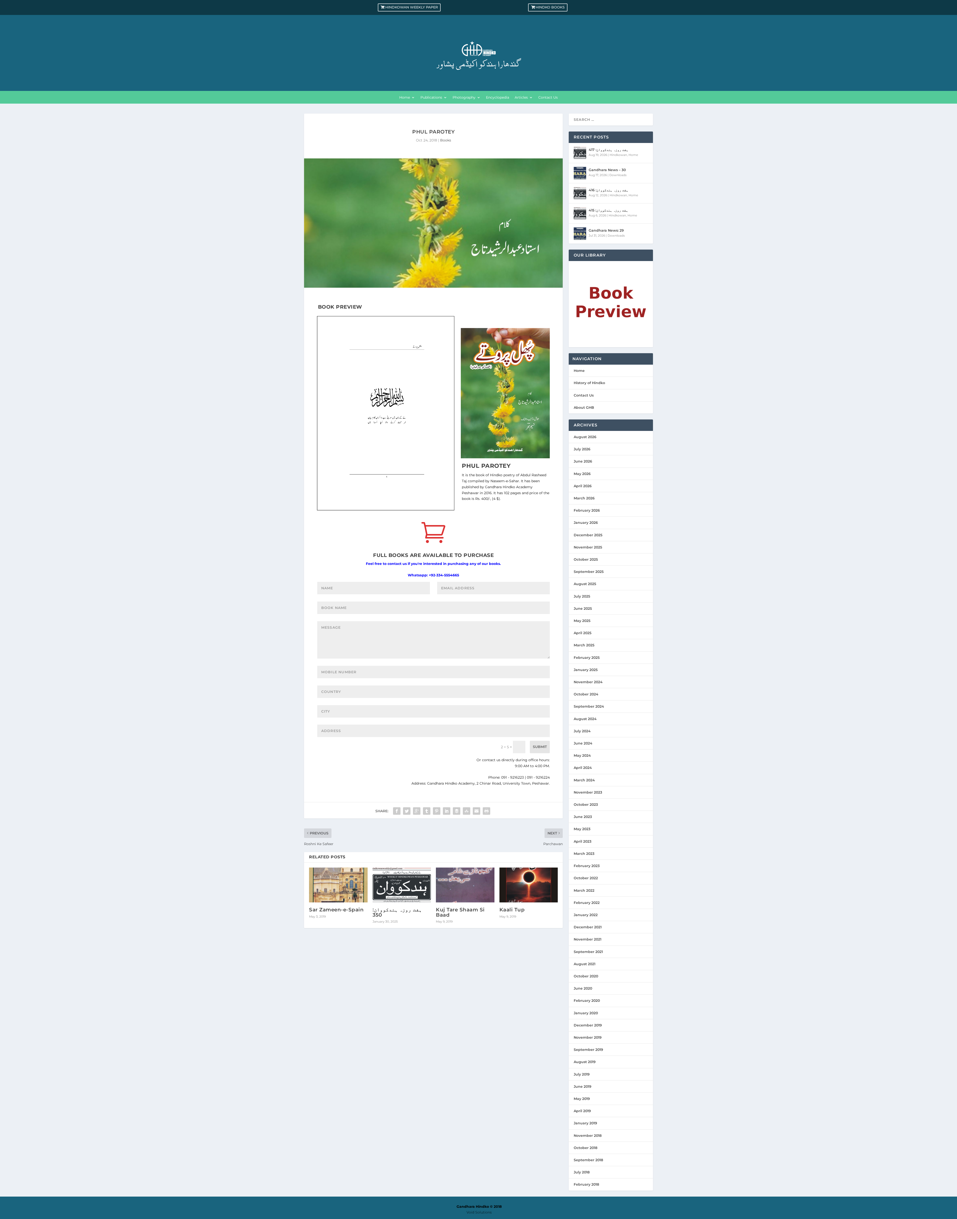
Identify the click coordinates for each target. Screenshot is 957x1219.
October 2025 (586, 559)
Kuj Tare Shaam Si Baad (460, 912)
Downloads (618, 175)
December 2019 (588, 1025)
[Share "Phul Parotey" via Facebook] (397, 811)
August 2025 (585, 584)
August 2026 (585, 437)
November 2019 (588, 1037)
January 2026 (586, 522)
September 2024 (589, 706)
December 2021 (588, 927)
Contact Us (548, 98)
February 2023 (587, 866)
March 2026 (584, 498)
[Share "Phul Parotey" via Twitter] (407, 811)
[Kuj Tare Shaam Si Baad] (465, 885)
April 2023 (582, 841)
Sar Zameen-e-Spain (336, 910)
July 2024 (582, 731)
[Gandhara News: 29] (580, 233)
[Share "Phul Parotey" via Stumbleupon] (467, 811)
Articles (521, 98)
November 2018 (588, 1135)
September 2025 (589, 571)
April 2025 (582, 633)
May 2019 (582, 1098)
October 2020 (586, 976)
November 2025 (588, 547)
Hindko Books (550, 7)
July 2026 (582, 449)
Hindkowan (618, 155)
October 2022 (586, 878)
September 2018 (588, 1160)
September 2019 (588, 1049)
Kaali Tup (512, 910)
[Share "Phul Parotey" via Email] (476, 811)
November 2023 (588, 792)
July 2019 (582, 1074)
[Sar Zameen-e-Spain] (338, 885)
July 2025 (582, 596)
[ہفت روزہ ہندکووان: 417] (580, 153)
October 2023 (586, 804)
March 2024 (584, 780)
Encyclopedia (497, 98)
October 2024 (586, 694)
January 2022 (586, 915)
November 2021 (587, 939)
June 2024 (583, 743)
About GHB (584, 407)
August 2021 (584, 964)
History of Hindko (589, 383)
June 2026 (583, 461)
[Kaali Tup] (528, 885)
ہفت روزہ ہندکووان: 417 (608, 149)
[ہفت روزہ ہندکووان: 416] (580, 193)
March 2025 (584, 645)
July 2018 (582, 1172)
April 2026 (583, 486)
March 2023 (584, 853)
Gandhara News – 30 (607, 170)
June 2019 (582, 1086)
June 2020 (583, 988)
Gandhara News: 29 (606, 230)
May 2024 (582, 755)
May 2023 (582, 829)
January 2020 (586, 1013)
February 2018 (586, 1184)
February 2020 (587, 1000)
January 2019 (585, 1123)
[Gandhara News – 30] (580, 173)
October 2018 (585, 1148)
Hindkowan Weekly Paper (411, 7)
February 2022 (587, 902)
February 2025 (587, 657)
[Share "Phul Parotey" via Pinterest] (437, 811)
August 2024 (585, 719)
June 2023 (583, 816)
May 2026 (582, 474)
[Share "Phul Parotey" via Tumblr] (427, 811)
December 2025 (588, 535)
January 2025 (586, 670)
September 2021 (588, 951)
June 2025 (583, 608)
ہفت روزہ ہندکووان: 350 (397, 912)
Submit (540, 747)
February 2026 (587, 510)
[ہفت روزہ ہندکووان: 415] (580, 213)
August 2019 (585, 1062)
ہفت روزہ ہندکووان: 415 (608, 210)
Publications (431, 98)
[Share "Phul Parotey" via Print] (486, 811)
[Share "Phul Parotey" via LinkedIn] (447, 811)
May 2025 (582, 620)
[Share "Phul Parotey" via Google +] (417, 811)
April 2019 (582, 1111)
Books (445, 140)
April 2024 (583, 767)
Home (404, 98)
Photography (464, 98)
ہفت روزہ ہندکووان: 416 (608, 190)
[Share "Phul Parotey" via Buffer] (457, 811)
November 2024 (588, 682)
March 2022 (584, 890)
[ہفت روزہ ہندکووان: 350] (402, 885)
